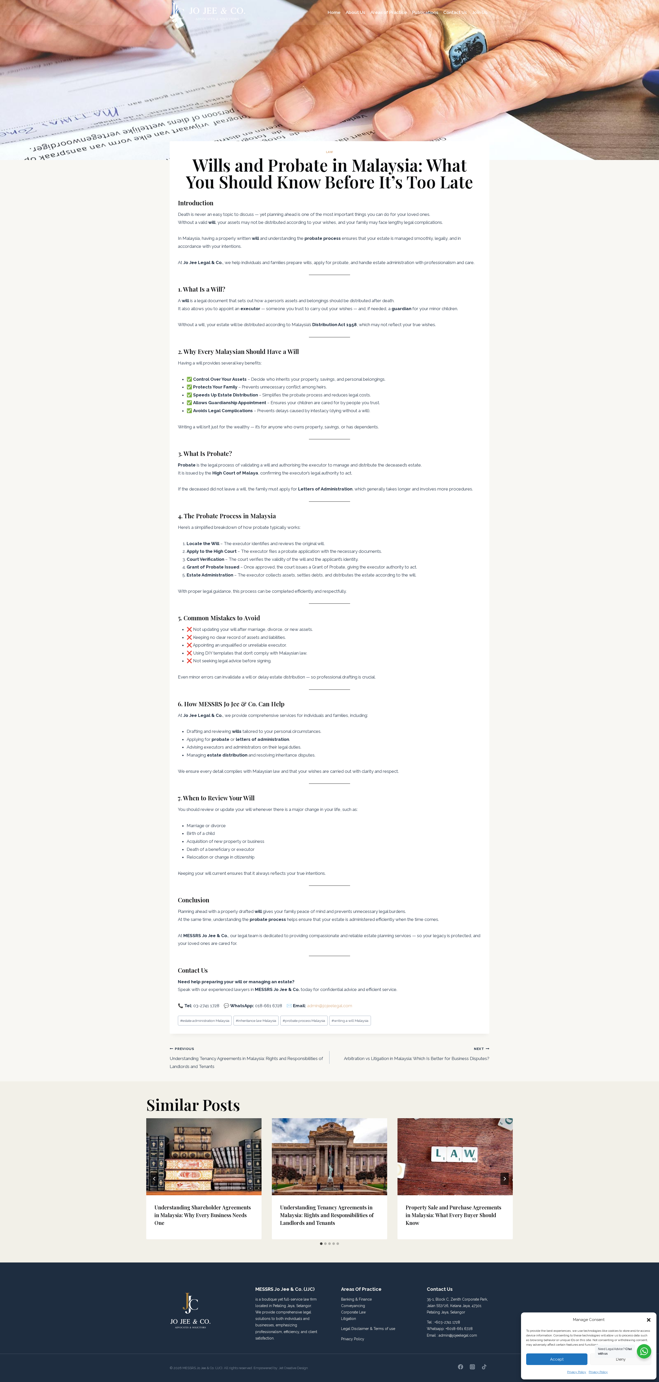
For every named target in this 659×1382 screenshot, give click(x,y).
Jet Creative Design (293, 1368)
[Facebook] (460, 1367)
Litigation (348, 1319)
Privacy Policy (576, 1372)
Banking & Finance (356, 1299)
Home (334, 12)
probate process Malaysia (304, 1021)
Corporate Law (353, 1312)
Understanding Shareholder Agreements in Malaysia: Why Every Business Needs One (202, 1215)
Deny (621, 1359)
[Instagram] (472, 1367)
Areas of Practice (388, 12)
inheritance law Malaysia (256, 1021)
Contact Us (455, 12)
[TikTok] (484, 1367)
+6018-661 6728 (459, 1329)
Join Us (479, 12)
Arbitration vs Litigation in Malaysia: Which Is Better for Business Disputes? (416, 1054)
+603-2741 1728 (447, 1322)
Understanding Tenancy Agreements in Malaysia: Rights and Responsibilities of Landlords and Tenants (246, 1058)
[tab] (321, 1243)
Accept (556, 1359)
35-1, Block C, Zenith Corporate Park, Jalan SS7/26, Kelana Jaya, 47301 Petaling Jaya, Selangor (457, 1305)
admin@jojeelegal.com (458, 1335)
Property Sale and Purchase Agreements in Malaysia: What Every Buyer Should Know (453, 1215)
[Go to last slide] (154, 1179)
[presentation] (204, 1156)
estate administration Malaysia (204, 1021)
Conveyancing (353, 1306)
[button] (648, 1319)
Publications (425, 12)
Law (329, 152)
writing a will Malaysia (350, 1021)
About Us (355, 12)
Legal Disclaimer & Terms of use (368, 1329)
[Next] (504, 1179)
